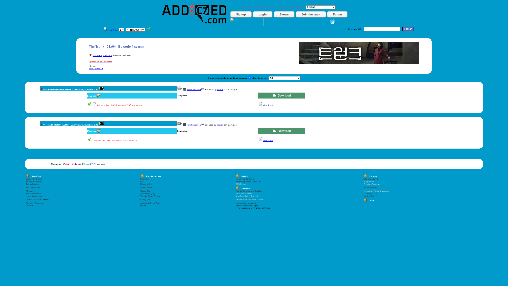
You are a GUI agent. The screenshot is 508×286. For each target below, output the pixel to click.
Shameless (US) (147, 193)
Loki (142, 181)
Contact (29, 206)
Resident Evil (146, 184)
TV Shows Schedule (245, 179)
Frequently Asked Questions (248, 181)
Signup (241, 14)
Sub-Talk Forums (33, 193)
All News (30, 191)
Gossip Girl (145, 191)
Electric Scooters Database (38, 200)
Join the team (311, 14)
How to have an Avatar (246, 203)
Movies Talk (369, 196)
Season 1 (107, 55)
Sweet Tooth (146, 187)
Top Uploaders (32, 184)
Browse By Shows (34, 179)
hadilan (220, 89)
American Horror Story (150, 203)
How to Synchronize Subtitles (249, 191)
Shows (284, 14)
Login (263, 14)
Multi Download (96, 69)
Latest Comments (34, 196)
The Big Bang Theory (150, 196)
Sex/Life (144, 179)
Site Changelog (371, 179)
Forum (337, 14)
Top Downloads (33, 187)
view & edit (268, 105)
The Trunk (97, 55)
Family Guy (145, 200)
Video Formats (370, 187)
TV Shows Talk (370, 193)
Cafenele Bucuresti (34, 203)
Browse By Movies (34, 181)
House (143, 206)
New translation (194, 89)
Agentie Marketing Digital (247, 206)
